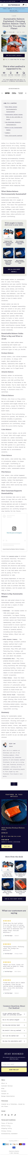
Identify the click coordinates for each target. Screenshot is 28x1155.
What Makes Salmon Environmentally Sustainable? (11, 109)
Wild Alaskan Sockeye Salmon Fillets (19, 242)
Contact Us (4, 1093)
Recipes (3, 1091)
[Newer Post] (15, 784)
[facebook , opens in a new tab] (2, 1115)
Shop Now (7, 846)
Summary (7, 132)
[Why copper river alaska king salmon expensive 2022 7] (21, 93)
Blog (2, 1088)
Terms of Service (7, 1123)
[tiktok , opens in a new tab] (15, 1115)
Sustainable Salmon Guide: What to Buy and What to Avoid (14, 117)
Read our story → (14, 10)
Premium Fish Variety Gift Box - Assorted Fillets (8, 243)
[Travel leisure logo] (14, 93)
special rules (13, 556)
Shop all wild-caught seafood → (14, 270)
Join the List (14, 1069)
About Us (4, 1083)
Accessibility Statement (9, 1133)
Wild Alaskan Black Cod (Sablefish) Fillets (8, 262)
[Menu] (2, 5)
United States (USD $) (13, 1140)
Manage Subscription (8, 1096)
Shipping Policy (6, 1128)
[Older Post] (12, 784)
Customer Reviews (7, 1085)
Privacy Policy (6, 1131)
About (11, 746)
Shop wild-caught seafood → (14, 55)
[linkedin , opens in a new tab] (8, 1115)
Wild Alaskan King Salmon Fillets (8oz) (20, 892)
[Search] (26, 5)
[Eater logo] (7, 93)
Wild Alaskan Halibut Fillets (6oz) (19, 262)
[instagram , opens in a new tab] (5, 1115)
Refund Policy (5, 1125)
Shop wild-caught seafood (13, 135)
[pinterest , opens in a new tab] (11, 1115)
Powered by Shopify (14, 1151)
